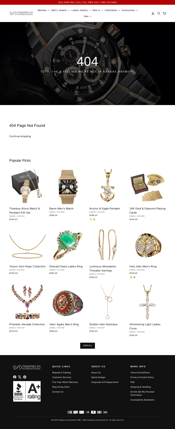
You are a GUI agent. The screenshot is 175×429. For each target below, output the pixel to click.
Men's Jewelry (59, 10)
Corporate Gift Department (105, 382)
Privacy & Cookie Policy (142, 377)
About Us (96, 372)
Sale (86, 16)
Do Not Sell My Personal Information (142, 393)
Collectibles (111, 10)
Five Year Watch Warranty (65, 382)
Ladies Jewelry (79, 10)
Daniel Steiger (98, 377)
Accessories (129, 10)
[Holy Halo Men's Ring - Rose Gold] (134, 277)
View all (87, 345)
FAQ (132, 382)
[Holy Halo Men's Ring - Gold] (131, 277)
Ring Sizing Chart (61, 387)
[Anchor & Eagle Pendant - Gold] (94, 219)
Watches (42, 10)
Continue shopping (20, 136)
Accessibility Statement (142, 400)
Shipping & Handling (140, 387)
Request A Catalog (61, 372)
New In (96, 10)
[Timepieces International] (21, 13)
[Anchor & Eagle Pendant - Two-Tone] (91, 219)
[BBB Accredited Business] (27, 391)
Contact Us (57, 392)
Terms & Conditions (140, 372)
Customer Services (61, 377)
